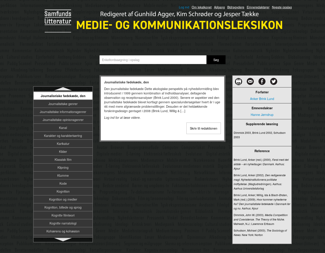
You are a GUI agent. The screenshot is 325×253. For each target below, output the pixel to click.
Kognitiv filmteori (63, 215)
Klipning (63, 167)
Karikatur (63, 143)
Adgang (219, 7)
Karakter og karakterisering (63, 135)
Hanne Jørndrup (262, 114)
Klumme (63, 175)
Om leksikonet (202, 7)
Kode (63, 183)
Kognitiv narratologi (63, 223)
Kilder (63, 151)
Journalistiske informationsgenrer (63, 111)
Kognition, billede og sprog (63, 207)
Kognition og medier (63, 199)
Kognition (63, 191)
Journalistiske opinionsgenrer (63, 119)
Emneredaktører (258, 7)
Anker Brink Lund (262, 98)
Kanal (63, 127)
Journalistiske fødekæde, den (63, 96)
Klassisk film (63, 159)
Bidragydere (235, 7)
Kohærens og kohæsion (63, 231)
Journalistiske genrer (63, 104)
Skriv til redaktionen (203, 128)
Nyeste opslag (282, 7)
